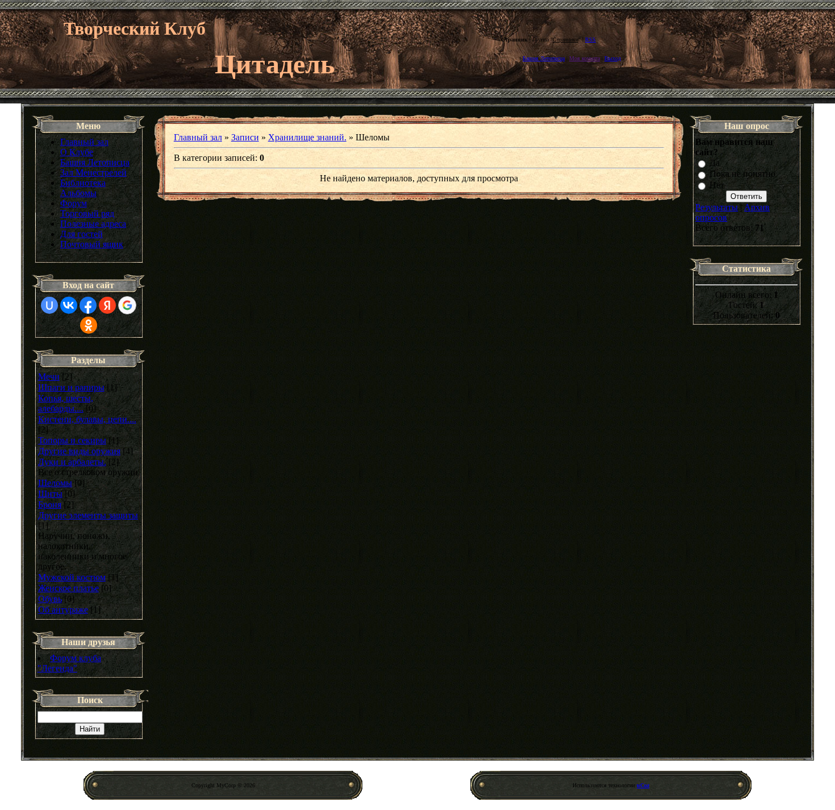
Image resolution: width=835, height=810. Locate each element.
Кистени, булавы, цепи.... (87, 419)
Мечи (49, 376)
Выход (612, 58)
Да (714, 163)
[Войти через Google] (127, 305)
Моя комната (584, 58)
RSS (590, 39)
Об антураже (63, 609)
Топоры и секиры (72, 440)
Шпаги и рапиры (71, 387)
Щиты (50, 494)
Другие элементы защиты (88, 515)
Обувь (50, 599)
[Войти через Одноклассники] (88, 325)
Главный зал (198, 137)
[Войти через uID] (49, 305)
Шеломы (55, 483)
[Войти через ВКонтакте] (68, 305)
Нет (716, 185)
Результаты (716, 207)
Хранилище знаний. (307, 137)
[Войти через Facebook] (88, 305)
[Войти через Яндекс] (107, 305)
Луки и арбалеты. (72, 462)
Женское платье (68, 588)
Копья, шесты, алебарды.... (65, 403)
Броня (49, 504)
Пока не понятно (742, 174)
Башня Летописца (544, 58)
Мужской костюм (72, 577)
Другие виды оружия (79, 451)
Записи (245, 137)
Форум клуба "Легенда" (69, 663)
